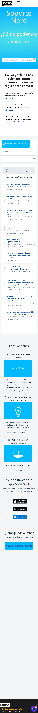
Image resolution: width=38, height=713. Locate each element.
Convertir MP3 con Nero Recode (18, 184)
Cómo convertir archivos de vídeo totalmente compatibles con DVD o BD (20, 212)
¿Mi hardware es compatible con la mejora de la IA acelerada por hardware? (19, 298)
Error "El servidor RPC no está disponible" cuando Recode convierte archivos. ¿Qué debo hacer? (20, 282)
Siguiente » (11, 327)
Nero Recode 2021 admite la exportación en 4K (17, 240)
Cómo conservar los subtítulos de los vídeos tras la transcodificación (20, 254)
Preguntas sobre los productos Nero (17, 172)
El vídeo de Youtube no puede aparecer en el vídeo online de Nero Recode (21, 268)
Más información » (20, 122)
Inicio (6, 170)
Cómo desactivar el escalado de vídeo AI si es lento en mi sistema (21, 313)
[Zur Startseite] (8, 3)
